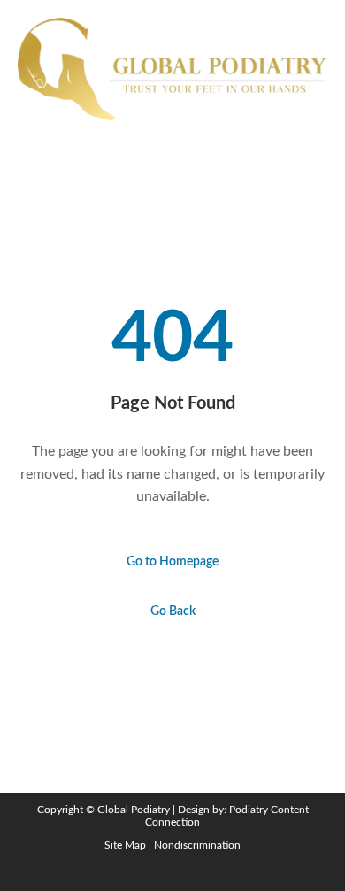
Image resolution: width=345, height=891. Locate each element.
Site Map (125, 845)
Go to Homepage (172, 562)
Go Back (173, 611)
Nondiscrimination (197, 845)
